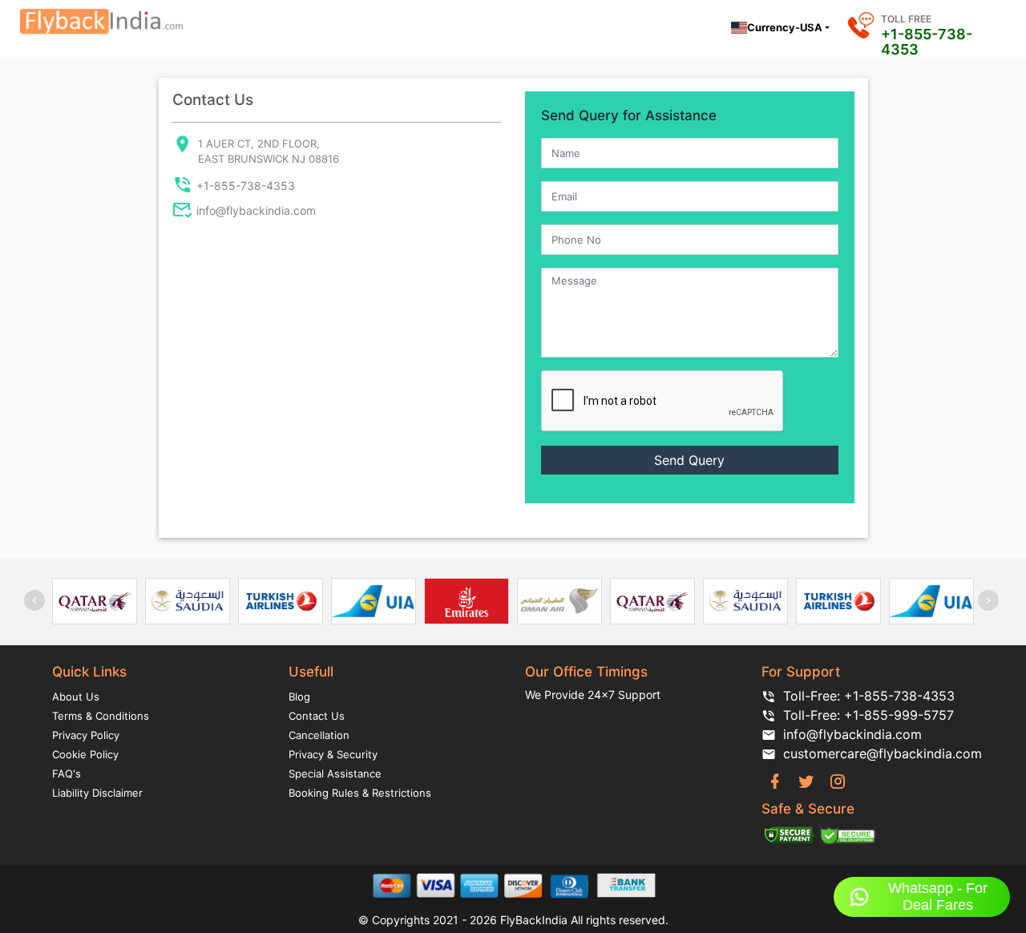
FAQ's (66, 773)
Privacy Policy (85, 735)
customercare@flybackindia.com (878, 753)
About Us (75, 696)
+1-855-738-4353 (926, 42)
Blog (299, 696)
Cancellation (319, 735)
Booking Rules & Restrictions (360, 792)
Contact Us (317, 715)
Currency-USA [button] (784, 27)
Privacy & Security (333, 754)
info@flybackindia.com (256, 210)
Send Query (689, 460)
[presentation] (34, 600)
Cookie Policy (85, 754)
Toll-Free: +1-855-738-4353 (869, 696)
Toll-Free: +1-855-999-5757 (868, 715)
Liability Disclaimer (97, 792)
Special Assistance (335, 773)
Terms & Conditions (100, 715)
